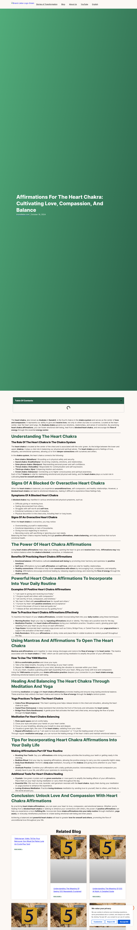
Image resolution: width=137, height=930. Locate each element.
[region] (111, 915)
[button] (121, 401)
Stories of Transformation (46, 4)
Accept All (124, 922)
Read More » (18, 849)
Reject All (111, 922)
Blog (63, 4)
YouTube (84, 4)
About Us (73, 4)
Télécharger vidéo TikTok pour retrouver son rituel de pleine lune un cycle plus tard (29, 841)
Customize (98, 922)
